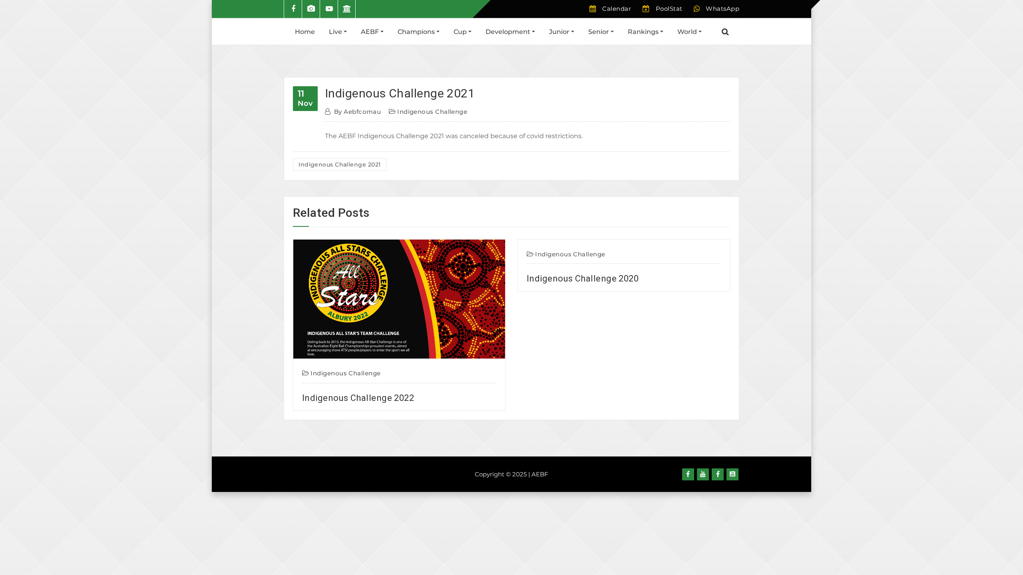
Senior (599, 32)
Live (336, 32)
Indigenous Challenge (432, 111)
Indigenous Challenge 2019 (583, 449)
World (688, 32)
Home (305, 32)
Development (509, 32)
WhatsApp (722, 8)
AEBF (370, 32)
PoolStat (669, 8)
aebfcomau (357, 111)
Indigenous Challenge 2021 (400, 93)
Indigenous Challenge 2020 (358, 279)
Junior (560, 32)
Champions (417, 32)
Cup (461, 32)
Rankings (644, 32)
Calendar (616, 8)
